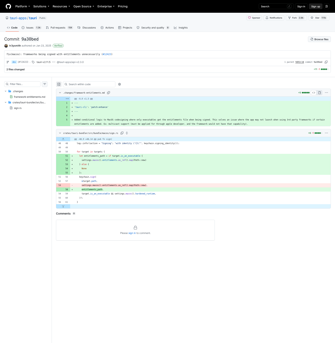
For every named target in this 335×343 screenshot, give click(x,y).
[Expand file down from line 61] (63, 206)
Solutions (39, 6)
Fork (297, 17)
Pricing (123, 6)
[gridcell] (193, 99)
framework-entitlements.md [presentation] (29, 96)
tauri (33, 18)
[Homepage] (8, 6)
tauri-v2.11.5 (44, 61)
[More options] (326, 92)
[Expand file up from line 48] (63, 139)
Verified (58, 45)
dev (14, 62)
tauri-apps (18, 18)
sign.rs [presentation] (17, 107)
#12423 (107, 54)
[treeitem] (25, 93)
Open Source (82, 6)
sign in (132, 232)
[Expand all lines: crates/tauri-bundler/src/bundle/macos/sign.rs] (126, 133)
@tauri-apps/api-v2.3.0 (70, 61)
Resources (60, 6)
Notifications (276, 17)
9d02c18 (299, 62)
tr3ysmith (15, 45)
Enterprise (105, 6)
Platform (21, 6)
